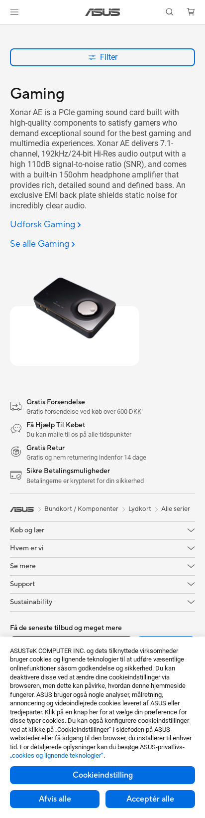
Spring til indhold (6, 30)
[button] (14, 11)
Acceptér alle (150, 799)
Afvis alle (55, 799)
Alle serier (175, 509)
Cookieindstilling (103, 775)
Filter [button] (108, 57)
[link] (102, 12)
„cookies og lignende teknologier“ (56, 755)
